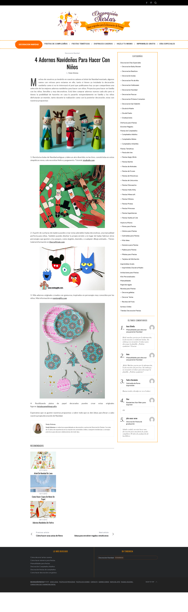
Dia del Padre (127, 113)
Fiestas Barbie (127, 162)
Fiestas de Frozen (128, 171)
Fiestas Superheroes (129, 213)
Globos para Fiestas (129, 231)
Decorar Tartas (127, 297)
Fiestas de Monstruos (130, 176)
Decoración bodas (129, 76)
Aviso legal (54, 582)
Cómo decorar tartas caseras (41, 557)
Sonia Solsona (73, 73)
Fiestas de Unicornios (130, 180)
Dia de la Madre (128, 108)
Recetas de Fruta (128, 302)
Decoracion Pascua (129, 94)
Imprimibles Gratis (127, 264)
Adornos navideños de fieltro (43, 522)
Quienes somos (104, 582)
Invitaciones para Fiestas (129, 272)
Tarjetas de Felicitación (130, 259)
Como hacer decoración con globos (43, 572)
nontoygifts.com (60, 298)
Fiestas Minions (128, 199)
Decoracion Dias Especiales (130, 63)
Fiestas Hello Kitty (129, 190)
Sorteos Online (125, 307)
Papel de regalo (126, 285)
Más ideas (126, 240)
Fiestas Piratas (127, 204)
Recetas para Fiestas (128, 288)
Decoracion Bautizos (130, 71)
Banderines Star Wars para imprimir (136, 403)
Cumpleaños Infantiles (130, 144)
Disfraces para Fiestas (128, 123)
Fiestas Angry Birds (129, 157)
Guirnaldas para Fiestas (130, 236)
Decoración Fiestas (37, 582)
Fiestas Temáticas (127, 149)
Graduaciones (127, 118)
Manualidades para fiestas (40, 563)
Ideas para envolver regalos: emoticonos (91, 534)
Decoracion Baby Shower (131, 66)
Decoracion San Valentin (131, 104)
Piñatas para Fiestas (129, 254)
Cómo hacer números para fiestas (42, 560)
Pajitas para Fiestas (129, 250)
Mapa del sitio (115, 582)
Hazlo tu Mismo (126, 223)
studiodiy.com (89, 160)
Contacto (94, 582)
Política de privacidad (67, 582)
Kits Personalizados (127, 276)
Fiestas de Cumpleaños (128, 131)
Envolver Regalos (126, 127)
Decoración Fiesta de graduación (134, 423)
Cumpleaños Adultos (129, 134)
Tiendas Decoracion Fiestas (130, 310)
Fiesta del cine (127, 152)
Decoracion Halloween (130, 85)
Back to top (150, 582)
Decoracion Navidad (72, 53)
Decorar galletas (128, 292)
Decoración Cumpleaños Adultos (42, 566)
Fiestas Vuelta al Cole (130, 218)
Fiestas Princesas (128, 208)
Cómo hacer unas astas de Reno (49, 534)
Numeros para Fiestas (130, 245)
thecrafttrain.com (57, 242)
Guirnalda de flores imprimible (133, 384)
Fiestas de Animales (129, 166)
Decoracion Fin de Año (130, 80)
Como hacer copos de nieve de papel (43, 498)
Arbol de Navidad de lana (43, 473)
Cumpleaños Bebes (129, 139)
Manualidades (125, 281)
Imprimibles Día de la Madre (132, 268)
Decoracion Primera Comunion (133, 99)
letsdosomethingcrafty (47, 406)
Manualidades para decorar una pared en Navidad (136, 331)
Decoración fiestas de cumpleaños (43, 569)
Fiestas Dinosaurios (129, 185)
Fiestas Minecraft (128, 194)
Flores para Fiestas (129, 226)
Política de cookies (83, 582)
